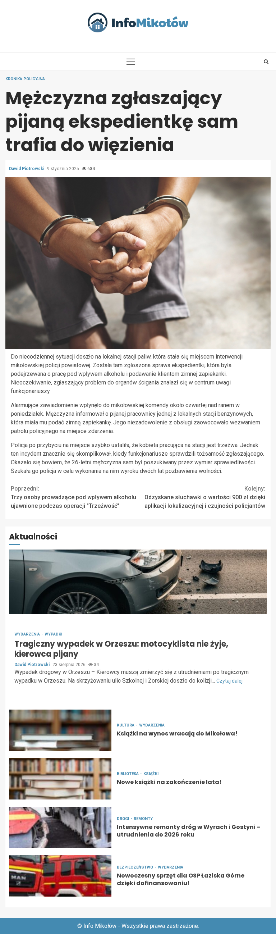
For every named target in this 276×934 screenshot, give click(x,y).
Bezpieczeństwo (135, 867)
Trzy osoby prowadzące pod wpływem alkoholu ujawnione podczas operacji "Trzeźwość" (73, 497)
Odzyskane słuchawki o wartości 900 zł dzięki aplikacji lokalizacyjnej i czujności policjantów (204, 497)
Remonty (143, 819)
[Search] (266, 61)
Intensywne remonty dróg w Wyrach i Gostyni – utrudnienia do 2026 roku (60, 827)
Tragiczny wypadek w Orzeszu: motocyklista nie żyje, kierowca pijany (138, 582)
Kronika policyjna (25, 79)
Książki (150, 774)
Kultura (126, 725)
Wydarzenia (27, 634)
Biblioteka (128, 774)
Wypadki (53, 634)
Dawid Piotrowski (27, 168)
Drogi (123, 819)
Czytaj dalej (229, 681)
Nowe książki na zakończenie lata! (60, 778)
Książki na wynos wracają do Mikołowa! (60, 730)
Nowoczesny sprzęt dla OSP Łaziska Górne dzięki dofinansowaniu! (60, 876)
